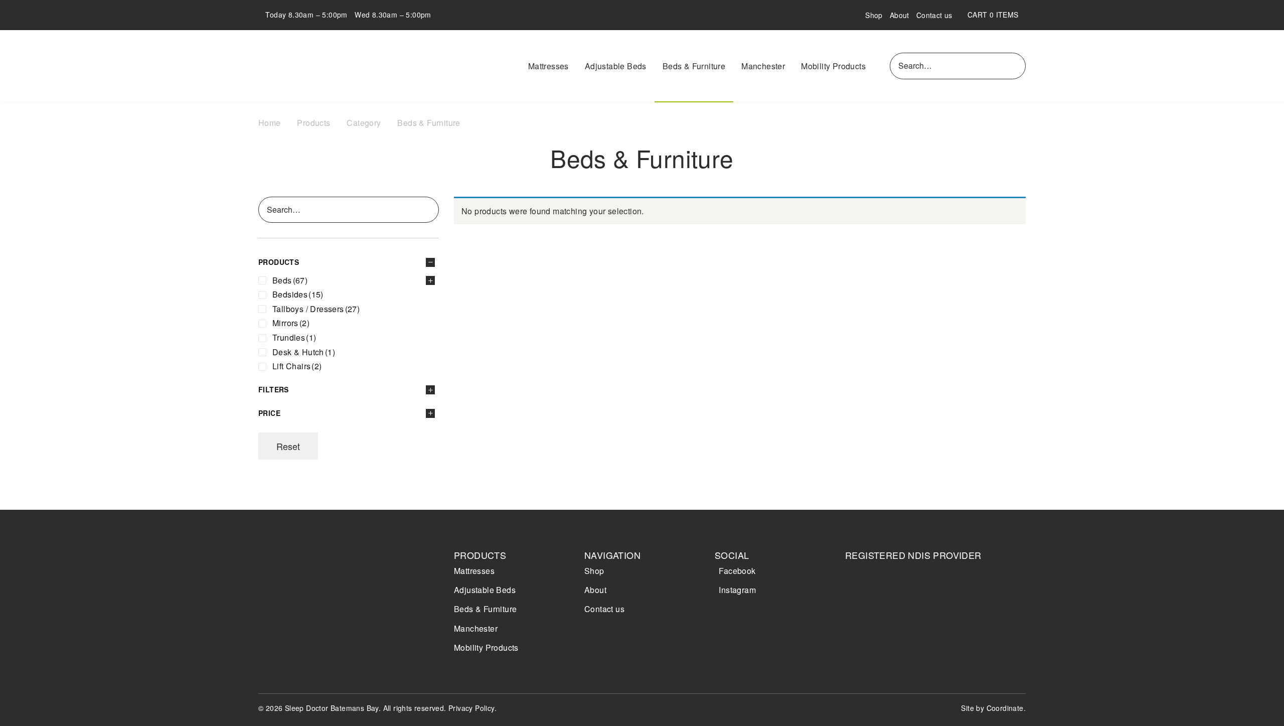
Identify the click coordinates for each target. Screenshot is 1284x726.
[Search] (1016, 65)
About (899, 15)
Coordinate (1005, 708)
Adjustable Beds (616, 66)
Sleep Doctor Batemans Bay (316, 66)
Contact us (934, 15)
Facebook (737, 570)
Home (269, 122)
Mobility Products (833, 66)
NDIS (874, 594)
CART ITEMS (997, 15)
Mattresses (548, 66)
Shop (874, 15)
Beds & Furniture (694, 66)
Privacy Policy (471, 708)
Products (313, 122)
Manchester (763, 66)
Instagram (737, 590)
